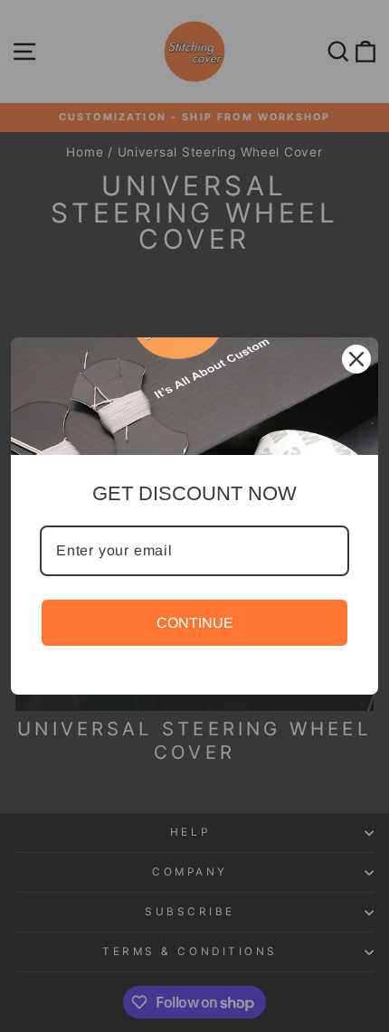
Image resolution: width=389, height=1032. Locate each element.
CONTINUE (195, 622)
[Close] (356, 359)
